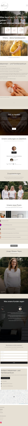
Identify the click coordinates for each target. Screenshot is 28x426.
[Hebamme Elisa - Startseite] (4, 5)
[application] (14, 397)
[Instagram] (1, 422)
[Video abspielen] (14, 48)
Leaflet (19, 403)
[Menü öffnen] (27, 5)
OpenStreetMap (22, 403)
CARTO (27, 403)
